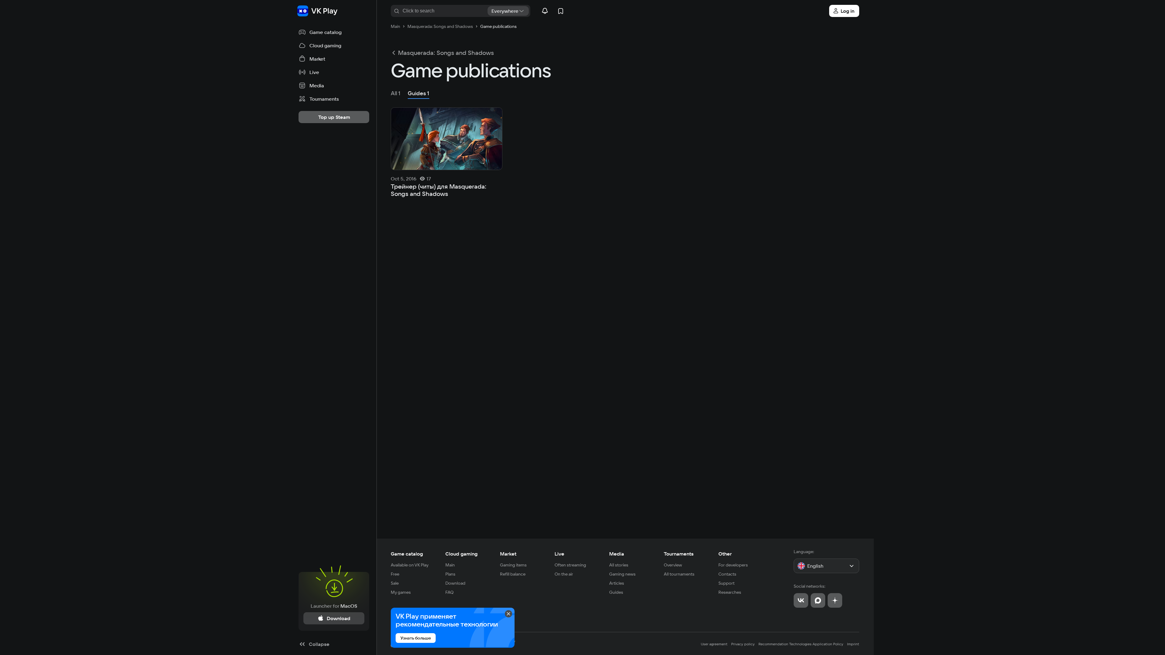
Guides (616, 592)
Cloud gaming (461, 554)
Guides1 (418, 93)
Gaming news (622, 574)
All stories (618, 565)
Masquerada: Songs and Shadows (446, 52)
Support (726, 583)
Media (616, 554)
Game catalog (407, 554)
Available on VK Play (410, 565)
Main (450, 565)
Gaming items (513, 565)
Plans (450, 574)
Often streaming (570, 565)
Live (559, 554)
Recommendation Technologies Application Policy (800, 644)
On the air (564, 574)
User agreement (714, 644)
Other (725, 554)
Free (395, 574)
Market (508, 554)
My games (401, 592)
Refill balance (512, 574)
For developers (733, 565)
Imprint (853, 644)
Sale (395, 583)
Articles (616, 583)
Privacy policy (743, 644)
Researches (729, 592)
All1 (395, 93)
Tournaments (679, 554)
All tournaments (679, 574)
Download (455, 583)
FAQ (449, 592)
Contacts (727, 574)
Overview (673, 565)
